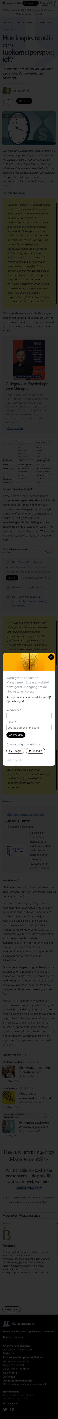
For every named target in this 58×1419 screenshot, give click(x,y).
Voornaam (12, 710)
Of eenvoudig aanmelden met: (24, 744)
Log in (18, 760)
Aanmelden (16, 735)
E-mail (10, 722)
